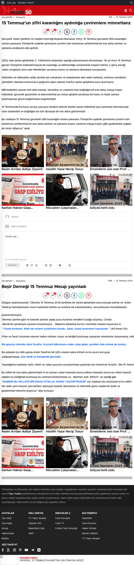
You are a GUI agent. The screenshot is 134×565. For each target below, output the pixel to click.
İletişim (5, 538)
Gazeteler (87, 518)
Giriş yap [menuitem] (11, 2)
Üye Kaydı (7, 523)
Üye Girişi (6, 518)
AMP (31, 533)
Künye (5, 528)
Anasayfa (20, 17)
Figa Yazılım (15, 494)
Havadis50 (7, 17)
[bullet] (50, 265)
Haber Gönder (89, 528)
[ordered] (46, 265)
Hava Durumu (89, 523)
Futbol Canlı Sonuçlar (66, 528)
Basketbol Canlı (36, 528)
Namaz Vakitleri (90, 533)
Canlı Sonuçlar (62, 518)
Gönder (12, 265)
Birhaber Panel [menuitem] (26, 2)
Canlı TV (59, 523)
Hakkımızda (8, 533)
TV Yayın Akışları (37, 518)
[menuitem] (3, 2)
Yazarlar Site (34, 523)
